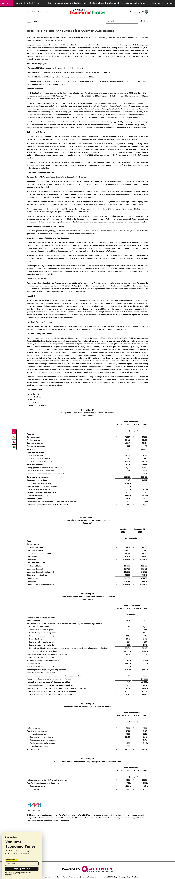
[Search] (130, 21)
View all (170, 3)
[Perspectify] (14, 437)
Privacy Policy (124, 877)
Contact (135, 877)
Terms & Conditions (89, 877)
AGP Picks (6, 3)
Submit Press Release (71, 877)
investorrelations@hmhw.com (38, 405)
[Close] (40, 835)
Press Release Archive (52, 877)
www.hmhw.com (66, 317)
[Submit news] (14, 431)
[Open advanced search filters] (135, 21)
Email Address (11, 860)
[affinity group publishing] (14, 442)
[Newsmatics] (14, 447)
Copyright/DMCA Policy (107, 877)
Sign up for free (22, 868)
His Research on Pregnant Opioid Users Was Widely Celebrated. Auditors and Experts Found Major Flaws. (96, 3)
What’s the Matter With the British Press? (20, 3)
